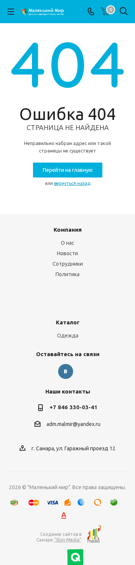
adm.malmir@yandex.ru (73, 424)
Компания (68, 229)
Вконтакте (65, 371)
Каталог (68, 322)
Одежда (67, 336)
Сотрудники (67, 264)
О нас (67, 243)
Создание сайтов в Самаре (58, 537)
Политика (68, 274)
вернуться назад (72, 183)
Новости (67, 253)
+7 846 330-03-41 (74, 407)
